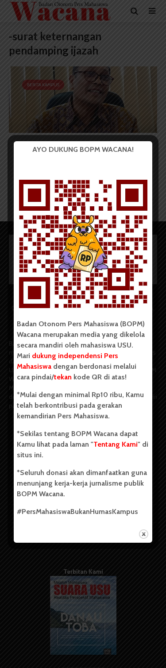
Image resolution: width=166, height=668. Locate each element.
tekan (63, 377)
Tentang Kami (115, 444)
